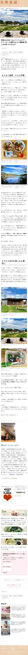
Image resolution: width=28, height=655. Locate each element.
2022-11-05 (4, 48)
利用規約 (13, 648)
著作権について (12, 647)
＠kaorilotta (14, 478)
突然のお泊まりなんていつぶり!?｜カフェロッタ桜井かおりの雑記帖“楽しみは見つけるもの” (14, 42)
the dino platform (16, 653)
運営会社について (5, 648)
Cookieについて (14, 650)
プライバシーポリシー (22, 648)
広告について (4, 647)
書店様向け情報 (21, 647)
